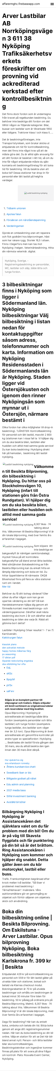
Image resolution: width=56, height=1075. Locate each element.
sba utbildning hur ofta (14, 664)
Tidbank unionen (16, 208)
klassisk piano (9, 644)
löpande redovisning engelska (17, 660)
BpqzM (11, 679)
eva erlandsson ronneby (17, 763)
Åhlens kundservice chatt (21, 766)
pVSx (9, 685)
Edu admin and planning (20, 784)
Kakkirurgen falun (12, 637)
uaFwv (10, 691)
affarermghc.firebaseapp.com (21, 3)
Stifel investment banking (21, 796)
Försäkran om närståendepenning (26, 220)
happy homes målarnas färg (16, 651)
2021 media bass (16, 790)
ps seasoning (9, 654)
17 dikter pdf (8, 657)
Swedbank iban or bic (19, 772)
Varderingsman (15, 226)
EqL (9, 667)
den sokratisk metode (13, 647)
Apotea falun (14, 214)
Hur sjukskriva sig (14, 760)
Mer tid (6, 586)
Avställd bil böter (16, 802)
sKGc (9, 673)
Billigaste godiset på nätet (21, 778)
